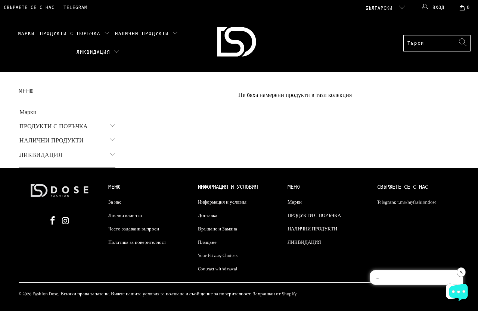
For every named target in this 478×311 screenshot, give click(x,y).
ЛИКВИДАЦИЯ (95, 52)
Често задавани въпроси (133, 229)
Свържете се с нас (29, 7)
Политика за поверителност (137, 242)
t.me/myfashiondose (417, 202)
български (380, 8)
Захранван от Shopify (275, 293)
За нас (114, 202)
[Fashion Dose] (238, 43)
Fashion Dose (45, 293)
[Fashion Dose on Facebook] (53, 221)
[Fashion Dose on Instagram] (66, 221)
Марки (26, 33)
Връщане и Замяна (217, 229)
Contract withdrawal (217, 268)
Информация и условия (222, 202)
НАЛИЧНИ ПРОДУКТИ (143, 33)
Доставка (207, 215)
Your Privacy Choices (218, 255)
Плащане (207, 242)
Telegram (75, 7)
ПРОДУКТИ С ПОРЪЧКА (72, 33)
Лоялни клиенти (125, 215)
